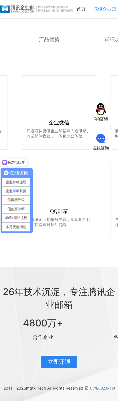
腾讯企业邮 (104, 9)
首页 (81, 9)
